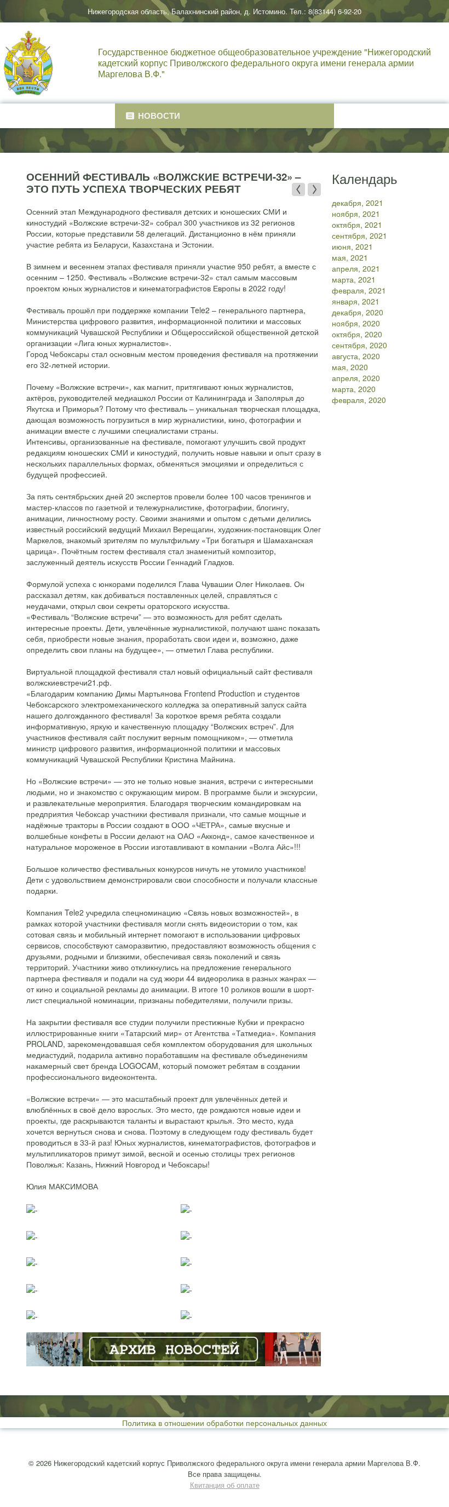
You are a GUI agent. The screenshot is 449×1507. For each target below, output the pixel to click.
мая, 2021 (350, 257)
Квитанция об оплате (225, 1485)
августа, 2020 (356, 355)
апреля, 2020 (356, 377)
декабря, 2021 (357, 202)
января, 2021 (355, 301)
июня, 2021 (352, 246)
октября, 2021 (357, 224)
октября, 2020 (357, 334)
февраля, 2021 (359, 290)
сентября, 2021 (359, 235)
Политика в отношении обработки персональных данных (224, 1422)
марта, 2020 (354, 388)
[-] (32, 1209)
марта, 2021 (354, 279)
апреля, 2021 (356, 268)
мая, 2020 (350, 366)
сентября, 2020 (359, 345)
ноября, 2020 (356, 323)
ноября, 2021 (356, 213)
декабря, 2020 (357, 312)
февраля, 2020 (359, 399)
